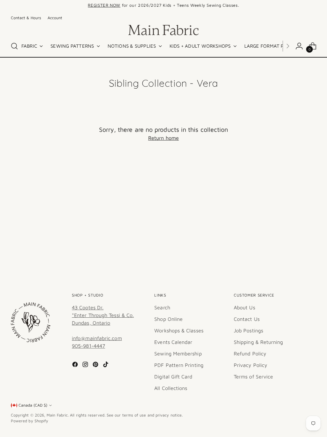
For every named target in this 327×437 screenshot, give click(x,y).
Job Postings (248, 330)
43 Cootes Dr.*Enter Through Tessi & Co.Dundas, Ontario (103, 315)
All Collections (170, 388)
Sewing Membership (178, 353)
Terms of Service (253, 376)
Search (162, 307)
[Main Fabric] (163, 30)
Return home (163, 138)
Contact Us (247, 319)
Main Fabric (57, 415)
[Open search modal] (14, 46)
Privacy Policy (250, 365)
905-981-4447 (88, 346)
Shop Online (168, 319)
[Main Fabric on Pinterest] (96, 365)
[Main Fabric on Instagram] (86, 365)
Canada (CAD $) (33, 405)
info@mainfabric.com (97, 338)
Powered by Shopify (29, 420)
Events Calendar (173, 342)
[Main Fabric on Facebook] (76, 365)
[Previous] (73, 5)
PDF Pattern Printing (178, 365)
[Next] (254, 5)
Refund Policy (250, 353)
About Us (244, 307)
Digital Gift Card (173, 376)
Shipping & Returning (258, 342)
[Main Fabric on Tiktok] (106, 365)
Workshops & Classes (178, 330)
